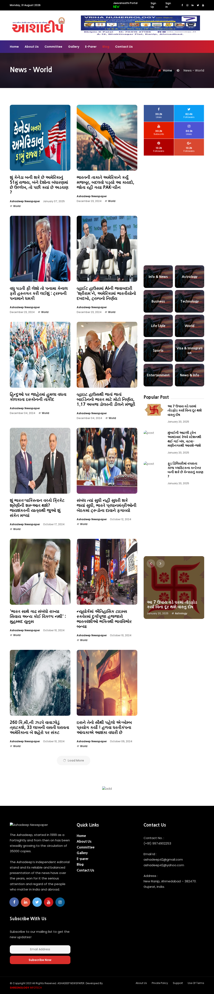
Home (14, 47)
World (16, 206)
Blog (105, 47)
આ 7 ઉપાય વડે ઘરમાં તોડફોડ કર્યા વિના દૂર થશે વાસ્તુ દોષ (185, 410)
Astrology (181, 613)
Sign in (168, 5)
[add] (140, 25)
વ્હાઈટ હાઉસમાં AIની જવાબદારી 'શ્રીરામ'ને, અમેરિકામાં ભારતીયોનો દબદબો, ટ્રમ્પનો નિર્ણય (106, 293)
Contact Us (124, 47)
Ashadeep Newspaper (25, 201)
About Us (32, 47)
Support (178, 983)
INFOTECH (26, 987)
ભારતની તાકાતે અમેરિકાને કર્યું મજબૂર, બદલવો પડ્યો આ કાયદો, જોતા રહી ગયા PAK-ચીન (105, 182)
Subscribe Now (40, 960)
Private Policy (160, 983)
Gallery (73, 47)
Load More (75, 760)
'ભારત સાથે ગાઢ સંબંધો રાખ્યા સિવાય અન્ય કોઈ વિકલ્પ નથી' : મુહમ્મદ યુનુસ (38, 616)
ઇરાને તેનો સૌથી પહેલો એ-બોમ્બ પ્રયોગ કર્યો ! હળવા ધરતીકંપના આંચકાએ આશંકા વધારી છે (104, 727)
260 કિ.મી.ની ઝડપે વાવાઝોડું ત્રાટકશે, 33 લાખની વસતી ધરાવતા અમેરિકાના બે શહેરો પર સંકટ (39, 727)
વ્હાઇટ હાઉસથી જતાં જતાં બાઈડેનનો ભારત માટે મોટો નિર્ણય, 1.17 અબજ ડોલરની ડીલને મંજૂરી (106, 399)
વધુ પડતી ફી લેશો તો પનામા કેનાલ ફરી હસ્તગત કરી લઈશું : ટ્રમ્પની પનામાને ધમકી (39, 293)
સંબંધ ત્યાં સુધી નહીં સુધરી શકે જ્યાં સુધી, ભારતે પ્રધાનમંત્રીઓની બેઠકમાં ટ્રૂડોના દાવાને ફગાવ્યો (106, 505)
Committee (53, 47)
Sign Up (153, 5)
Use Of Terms (196, 983)
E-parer (91, 47)
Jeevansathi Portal (125, 3)
